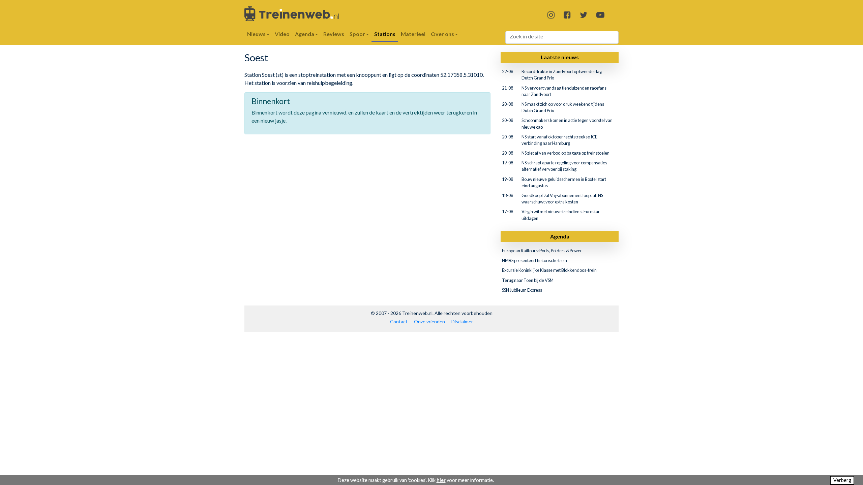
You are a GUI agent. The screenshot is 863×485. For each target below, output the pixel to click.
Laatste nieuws (560, 57)
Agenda (559, 236)
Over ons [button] (443, 34)
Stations (384, 34)
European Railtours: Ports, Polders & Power (542, 250)
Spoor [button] (358, 34)
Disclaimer (462, 321)
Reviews (333, 34)
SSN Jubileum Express (522, 290)
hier (441, 480)
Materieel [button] (413, 34)
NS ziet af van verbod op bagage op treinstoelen (565, 153)
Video (282, 34)
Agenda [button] (305, 34)
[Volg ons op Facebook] (567, 14)
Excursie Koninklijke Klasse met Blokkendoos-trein (549, 270)
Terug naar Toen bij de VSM (528, 280)
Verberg (842, 480)
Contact (399, 321)
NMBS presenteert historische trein (534, 260)
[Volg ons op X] (583, 14)
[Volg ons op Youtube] (600, 14)
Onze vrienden (429, 321)
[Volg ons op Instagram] (551, 14)
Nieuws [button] (257, 34)
